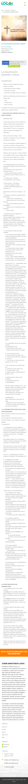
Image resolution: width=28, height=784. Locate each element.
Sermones (13, 10)
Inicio (2, 10)
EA (15, 781)
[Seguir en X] (3, 747)
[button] (24, 18)
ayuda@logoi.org (13, 763)
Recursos (7, 10)
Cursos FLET (4, 727)
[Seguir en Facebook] (3, 744)
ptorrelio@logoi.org (13, 760)
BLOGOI (3, 732)
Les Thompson (7, 46)
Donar (3, 737)
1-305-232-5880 (9, 767)
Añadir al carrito (14, 66)
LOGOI (11, 49)
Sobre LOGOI (5, 734)
